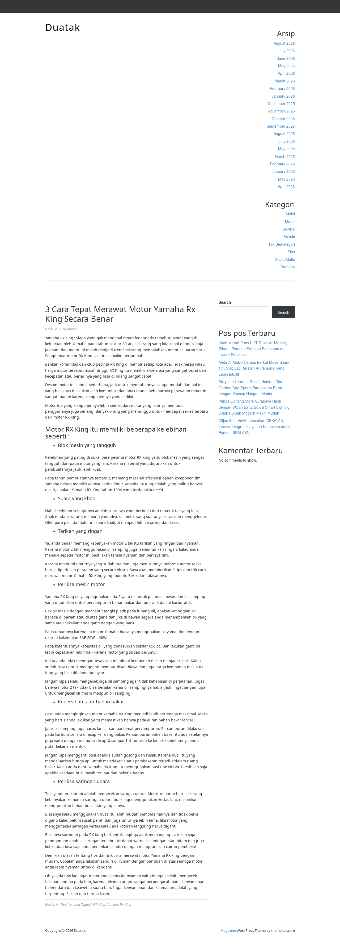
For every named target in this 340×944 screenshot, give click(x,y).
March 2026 (285, 80)
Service (288, 229)
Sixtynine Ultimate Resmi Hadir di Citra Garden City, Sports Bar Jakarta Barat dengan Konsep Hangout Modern (251, 387)
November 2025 (281, 111)
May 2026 (286, 65)
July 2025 (287, 141)
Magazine (228, 930)
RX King (99, 904)
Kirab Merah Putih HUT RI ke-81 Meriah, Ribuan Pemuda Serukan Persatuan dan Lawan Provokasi (253, 348)
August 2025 (284, 133)
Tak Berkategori (281, 244)
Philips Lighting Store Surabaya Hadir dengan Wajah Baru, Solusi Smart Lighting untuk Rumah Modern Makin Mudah (254, 407)
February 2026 (282, 88)
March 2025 (285, 156)
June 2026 (286, 58)
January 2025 (283, 171)
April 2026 (286, 73)
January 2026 (283, 96)
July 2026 (287, 50)
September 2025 (281, 126)
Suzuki (289, 236)
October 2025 (283, 118)
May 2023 (286, 179)
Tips (291, 251)
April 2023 (286, 186)
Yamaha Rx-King (119, 904)
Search (225, 302)
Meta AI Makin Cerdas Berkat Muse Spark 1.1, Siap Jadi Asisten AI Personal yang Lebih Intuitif (254, 368)
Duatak (62, 27)
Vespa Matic (284, 259)
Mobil (290, 213)
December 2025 (281, 103)
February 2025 (282, 163)
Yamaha (288, 266)
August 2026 (284, 43)
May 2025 (286, 148)
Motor (290, 221)
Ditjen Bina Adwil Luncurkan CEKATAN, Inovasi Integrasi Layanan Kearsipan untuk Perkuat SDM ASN (254, 426)
